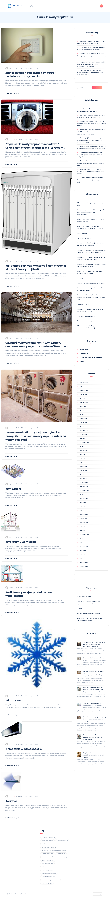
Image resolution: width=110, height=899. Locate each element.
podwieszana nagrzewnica (48, 866)
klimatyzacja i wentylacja (48, 844)
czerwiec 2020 (84, 506)
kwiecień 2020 (84, 514)
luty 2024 (82, 410)
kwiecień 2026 (84, 390)
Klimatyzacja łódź (61, 853)
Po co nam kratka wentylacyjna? (86, 316)
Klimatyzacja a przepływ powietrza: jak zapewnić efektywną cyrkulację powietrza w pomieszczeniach (90, 212)
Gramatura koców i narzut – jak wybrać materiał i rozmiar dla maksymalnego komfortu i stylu (90, 163)
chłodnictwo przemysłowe (48, 837)
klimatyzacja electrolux (62, 840)
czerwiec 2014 (84, 554)
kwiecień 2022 (84, 418)
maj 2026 (82, 386)
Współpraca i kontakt (35, 6)
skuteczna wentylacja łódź (48, 876)
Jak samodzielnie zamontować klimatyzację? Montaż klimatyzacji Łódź (35, 267)
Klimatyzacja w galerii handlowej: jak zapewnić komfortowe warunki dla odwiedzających (93, 737)
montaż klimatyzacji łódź (48, 860)
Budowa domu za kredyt (84, 597)
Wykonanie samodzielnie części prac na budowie (91, 283)
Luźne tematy (84, 353)
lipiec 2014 (83, 550)
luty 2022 (82, 426)
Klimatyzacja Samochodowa (49, 847)
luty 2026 (82, 398)
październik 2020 (84, 490)
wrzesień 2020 (84, 494)
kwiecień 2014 (84, 562)
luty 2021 (82, 474)
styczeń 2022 (84, 430)
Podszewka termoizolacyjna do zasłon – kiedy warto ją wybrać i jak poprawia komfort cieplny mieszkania (90, 155)
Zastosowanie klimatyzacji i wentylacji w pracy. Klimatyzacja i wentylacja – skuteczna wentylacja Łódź (35, 436)
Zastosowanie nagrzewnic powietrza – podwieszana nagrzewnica (30, 74)
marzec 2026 (83, 394)
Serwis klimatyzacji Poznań (48, 870)
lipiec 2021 (83, 454)
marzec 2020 (83, 518)
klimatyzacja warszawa (47, 853)
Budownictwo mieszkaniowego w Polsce (88, 613)
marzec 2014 (83, 566)
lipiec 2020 (83, 502)
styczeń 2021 (84, 478)
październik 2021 (84, 442)
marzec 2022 (83, 422)
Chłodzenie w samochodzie (23, 749)
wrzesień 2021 (84, 446)
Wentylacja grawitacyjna (83, 238)
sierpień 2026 (84, 382)
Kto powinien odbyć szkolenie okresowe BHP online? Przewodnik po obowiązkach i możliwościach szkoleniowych (91, 64)
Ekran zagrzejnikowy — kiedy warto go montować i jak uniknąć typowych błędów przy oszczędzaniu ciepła (90, 73)
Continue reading (11, 93)
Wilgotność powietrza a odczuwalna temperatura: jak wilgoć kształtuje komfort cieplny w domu (91, 172)
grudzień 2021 (84, 434)
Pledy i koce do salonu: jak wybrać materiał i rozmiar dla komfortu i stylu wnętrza (93, 755)
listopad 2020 (84, 486)
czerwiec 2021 (84, 458)
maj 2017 (82, 542)
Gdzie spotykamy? (82, 233)
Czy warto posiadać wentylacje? (86, 321)
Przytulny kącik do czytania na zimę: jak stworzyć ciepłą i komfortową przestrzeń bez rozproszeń (94, 644)
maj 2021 (82, 462)
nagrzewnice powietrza (47, 863)
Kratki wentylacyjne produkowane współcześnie (28, 594)
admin (11, 68)
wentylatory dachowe (47, 883)
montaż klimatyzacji (62, 857)
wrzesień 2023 (84, 414)
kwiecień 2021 (84, 466)
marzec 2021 (83, 470)
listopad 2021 (84, 438)
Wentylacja (13, 489)
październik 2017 (84, 534)
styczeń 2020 (84, 522)
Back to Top (98, 894)
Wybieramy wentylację (21, 542)
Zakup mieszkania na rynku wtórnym (93, 658)
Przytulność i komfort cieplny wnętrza (91, 357)
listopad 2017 (84, 530)
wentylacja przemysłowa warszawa (50, 880)
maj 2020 (82, 510)
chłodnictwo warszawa (47, 840)
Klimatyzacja (29, 68)
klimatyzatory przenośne (48, 857)
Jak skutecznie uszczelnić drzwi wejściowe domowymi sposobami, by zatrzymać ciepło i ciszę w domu (91, 56)
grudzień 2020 (84, 482)
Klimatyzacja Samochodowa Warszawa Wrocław (54, 850)
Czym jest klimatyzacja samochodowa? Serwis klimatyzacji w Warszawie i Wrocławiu (35, 146)
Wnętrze (82, 361)
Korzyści (11, 801)
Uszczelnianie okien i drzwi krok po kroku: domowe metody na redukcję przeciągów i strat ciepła (90, 180)
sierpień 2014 (84, 546)
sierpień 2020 (84, 498)
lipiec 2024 (83, 406)
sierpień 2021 (84, 450)
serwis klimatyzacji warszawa (49, 873)
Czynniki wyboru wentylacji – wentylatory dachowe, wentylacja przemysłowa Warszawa (36, 344)
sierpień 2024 (84, 402)
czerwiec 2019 (84, 526)
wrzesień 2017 (84, 538)
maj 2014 (82, 558)
